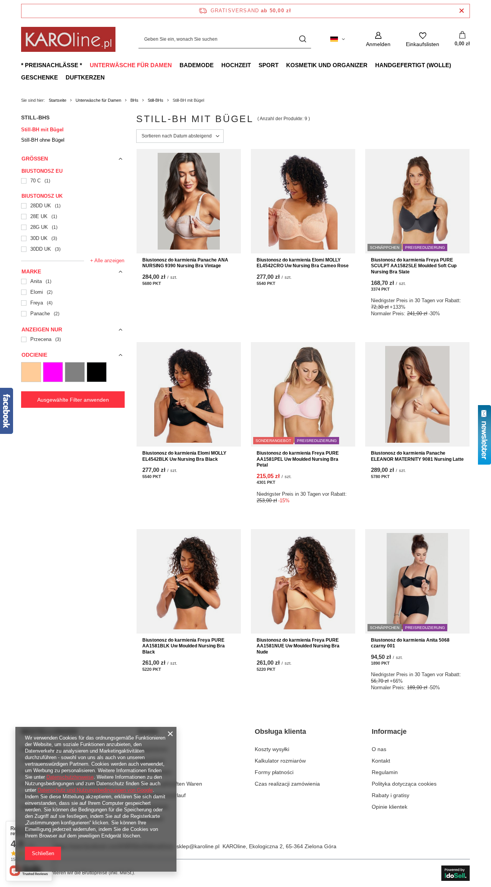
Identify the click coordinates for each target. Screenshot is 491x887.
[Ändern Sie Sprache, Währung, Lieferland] (337, 39)
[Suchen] (302, 39)
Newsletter (151, 819)
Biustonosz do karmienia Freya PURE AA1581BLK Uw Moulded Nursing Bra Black (183, 646)
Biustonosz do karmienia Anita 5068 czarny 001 (410, 643)
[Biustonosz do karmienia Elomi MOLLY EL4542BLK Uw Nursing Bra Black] (189, 394)
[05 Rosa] (53, 372)
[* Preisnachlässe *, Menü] (86, 65)
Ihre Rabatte (153, 807)
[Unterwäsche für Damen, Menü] (176, 65)
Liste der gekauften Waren (170, 784)
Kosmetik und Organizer (326, 65)
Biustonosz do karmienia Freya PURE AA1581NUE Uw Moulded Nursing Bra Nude (298, 646)
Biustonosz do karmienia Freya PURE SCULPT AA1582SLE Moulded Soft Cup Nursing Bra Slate (413, 266)
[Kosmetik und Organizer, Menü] (371, 65)
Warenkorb (151, 761)
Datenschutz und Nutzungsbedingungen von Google (95, 790)
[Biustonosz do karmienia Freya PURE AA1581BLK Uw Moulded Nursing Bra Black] (189, 581)
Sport (268, 65)
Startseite (57, 100)
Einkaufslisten (154, 772)
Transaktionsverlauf (162, 795)
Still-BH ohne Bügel (42, 140)
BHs (134, 100)
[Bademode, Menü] (217, 65)
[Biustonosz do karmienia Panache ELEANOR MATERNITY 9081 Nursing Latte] (417, 394)
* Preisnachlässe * (51, 65)
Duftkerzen (85, 77)
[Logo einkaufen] (68, 39)
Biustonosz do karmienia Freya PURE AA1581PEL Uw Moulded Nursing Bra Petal (298, 459)
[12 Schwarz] (97, 372)
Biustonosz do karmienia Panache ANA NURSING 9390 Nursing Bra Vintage (185, 263)
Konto (148, 731)
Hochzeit (236, 65)
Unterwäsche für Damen (131, 65)
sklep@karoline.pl (197, 846)
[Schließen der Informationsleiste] (462, 11)
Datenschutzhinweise (70, 777)
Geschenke (39, 77)
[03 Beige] (31, 372)
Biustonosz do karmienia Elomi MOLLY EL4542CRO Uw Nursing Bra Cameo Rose (303, 263)
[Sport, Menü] (282, 65)
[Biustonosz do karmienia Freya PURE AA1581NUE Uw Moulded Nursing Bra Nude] (303, 581)
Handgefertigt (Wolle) (413, 65)
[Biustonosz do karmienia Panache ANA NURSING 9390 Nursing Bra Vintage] (189, 201)
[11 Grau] (75, 372)
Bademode (197, 65)
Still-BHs (155, 100)
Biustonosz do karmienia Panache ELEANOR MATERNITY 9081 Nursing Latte (417, 456)
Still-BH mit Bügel (42, 129)
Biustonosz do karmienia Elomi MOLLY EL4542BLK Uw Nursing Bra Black (184, 456)
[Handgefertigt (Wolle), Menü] (455, 65)
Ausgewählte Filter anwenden (73, 400)
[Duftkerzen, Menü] (108, 77)
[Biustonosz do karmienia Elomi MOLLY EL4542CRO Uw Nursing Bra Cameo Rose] (303, 201)
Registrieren (153, 749)
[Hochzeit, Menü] (255, 65)
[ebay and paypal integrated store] (455, 873)
